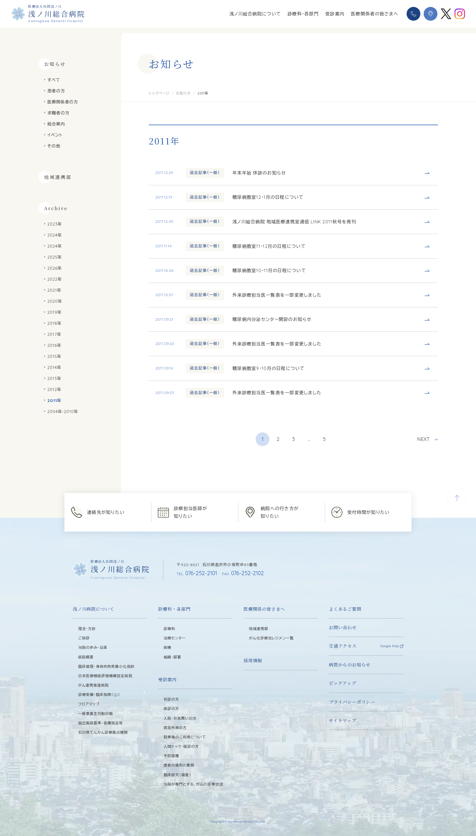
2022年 (54, 279)
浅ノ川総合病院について (255, 14)
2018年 (54, 323)
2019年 (54, 312)
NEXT (423, 439)
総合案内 (56, 124)
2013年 (54, 378)
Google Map (389, 646)
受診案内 (334, 14)
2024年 (54, 235)
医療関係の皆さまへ (264, 609)
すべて (53, 79)
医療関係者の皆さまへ (374, 14)
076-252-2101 (197, 573)
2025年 (54, 257)
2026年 (54, 268)
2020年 (54, 301)
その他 (53, 146)
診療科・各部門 (303, 14)
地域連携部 (58, 176)
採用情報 (253, 660)
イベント (55, 135)
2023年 (54, 224)
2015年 (54, 356)
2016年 (54, 345)
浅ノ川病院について (93, 609)
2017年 (54, 334)
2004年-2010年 (62, 411)
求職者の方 (58, 113)
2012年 (54, 389)
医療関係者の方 (62, 101)
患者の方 (56, 90)
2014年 (54, 367)
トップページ (159, 93)
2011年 (54, 400)
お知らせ (183, 93)
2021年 (54, 290)
